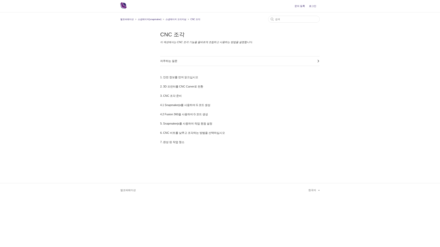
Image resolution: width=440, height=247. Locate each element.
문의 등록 (300, 6)
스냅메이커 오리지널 (176, 19)
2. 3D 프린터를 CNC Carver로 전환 (181, 86)
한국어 (312, 190)
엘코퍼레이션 (127, 19)
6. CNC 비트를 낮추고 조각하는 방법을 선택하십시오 (192, 132)
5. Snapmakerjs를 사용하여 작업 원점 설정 (186, 123)
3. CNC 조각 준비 (171, 95)
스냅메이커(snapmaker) (149, 19)
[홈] (123, 7)
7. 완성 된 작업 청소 (172, 142)
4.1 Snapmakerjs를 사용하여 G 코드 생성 (185, 105)
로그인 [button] (312, 6)
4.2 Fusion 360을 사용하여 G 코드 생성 (184, 114)
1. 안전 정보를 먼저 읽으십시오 (179, 77)
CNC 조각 (195, 19)
